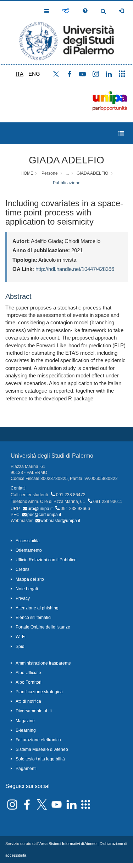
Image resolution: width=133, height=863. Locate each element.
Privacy (23, 598)
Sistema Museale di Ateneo (42, 749)
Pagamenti (26, 768)
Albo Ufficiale (28, 672)
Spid (20, 646)
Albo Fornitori (28, 682)
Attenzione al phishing (37, 608)
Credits (22, 569)
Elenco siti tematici (33, 617)
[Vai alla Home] (66, 32)
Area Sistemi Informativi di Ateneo (67, 843)
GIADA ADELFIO (66, 160)
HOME (27, 173)
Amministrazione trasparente (43, 663)
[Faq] (85, 11)
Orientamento (29, 550)
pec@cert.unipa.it (44, 514)
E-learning (26, 730)
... (67, 173)
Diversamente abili (34, 710)
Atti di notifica (28, 701)
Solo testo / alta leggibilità (40, 759)
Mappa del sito (30, 579)
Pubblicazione (67, 182)
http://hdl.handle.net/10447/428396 (74, 269)
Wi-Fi (21, 636)
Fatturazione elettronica (38, 739)
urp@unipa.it (40, 508)
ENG (34, 74)
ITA (19, 74)
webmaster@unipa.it (60, 520)
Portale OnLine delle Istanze (43, 627)
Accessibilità (28, 540)
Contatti (18, 488)
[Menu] (121, 133)
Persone (49, 173)
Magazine (25, 720)
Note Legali (27, 588)
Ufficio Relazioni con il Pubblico (46, 559)
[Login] (121, 11)
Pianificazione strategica (39, 691)
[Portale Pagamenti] (65, 11)
